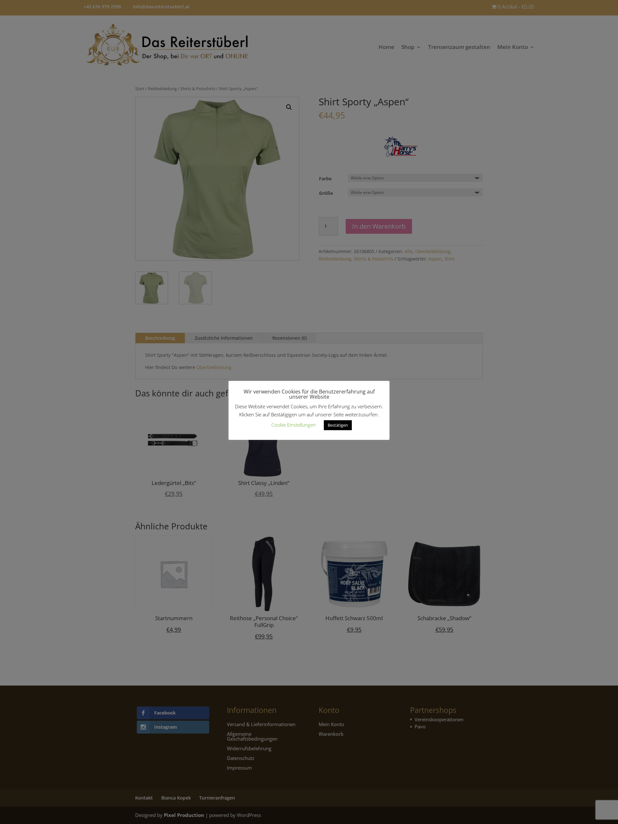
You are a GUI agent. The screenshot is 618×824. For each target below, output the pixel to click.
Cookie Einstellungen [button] (293, 424)
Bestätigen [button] (338, 425)
